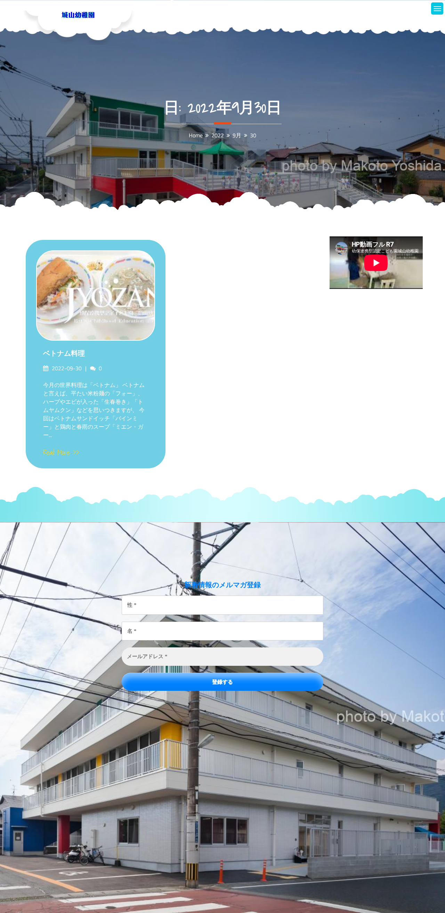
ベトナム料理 (64, 353)
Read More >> (61, 452)
